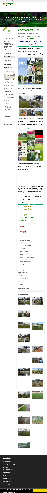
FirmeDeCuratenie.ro (7, 484)
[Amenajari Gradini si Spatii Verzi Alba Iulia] (9, 32)
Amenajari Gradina (8, 19)
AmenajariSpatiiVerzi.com (8, 469)
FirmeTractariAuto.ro (7, 477)
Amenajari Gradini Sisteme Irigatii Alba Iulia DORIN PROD (29, 30)
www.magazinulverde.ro (8, 64)
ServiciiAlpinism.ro (6, 485)
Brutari (4, 475)
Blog (27, 9)
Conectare (41, 9)
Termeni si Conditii (6, 463)
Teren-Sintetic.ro (6, 474)
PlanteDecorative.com (7, 472)
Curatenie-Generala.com (7, 481)
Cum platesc (5, 460)
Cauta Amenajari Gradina (17, 9)
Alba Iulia (21, 19)
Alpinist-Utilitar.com (7, 482)
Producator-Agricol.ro (7, 479)
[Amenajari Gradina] (9, 4)
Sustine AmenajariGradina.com (9, 464)
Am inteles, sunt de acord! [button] (40, 490)
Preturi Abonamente (7, 461)
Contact (33, 9)
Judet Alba (15, 19)
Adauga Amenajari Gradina (40, 0)
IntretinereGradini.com (7, 471)
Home (7, 9)
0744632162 (9, 56)
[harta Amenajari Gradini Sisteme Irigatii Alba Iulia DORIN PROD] (9, 75)
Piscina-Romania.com (7, 478)
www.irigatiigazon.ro (9, 67)
